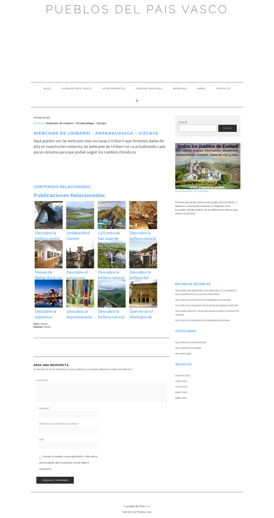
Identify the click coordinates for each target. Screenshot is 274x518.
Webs (201, 88)
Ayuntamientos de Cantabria (192, 191)
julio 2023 (181, 381)
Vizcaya (47, 326)
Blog (47, 88)
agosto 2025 (182, 375)
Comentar (42, 380)
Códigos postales (149, 88)
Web (41, 439)
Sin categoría (183, 353)
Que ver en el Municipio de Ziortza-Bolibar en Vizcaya (206, 305)
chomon (44, 323)
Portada (38, 123)
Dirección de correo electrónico (59, 424)
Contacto (223, 88)
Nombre (44, 408)
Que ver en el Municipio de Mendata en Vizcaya (202, 320)
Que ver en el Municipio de (190, 342)
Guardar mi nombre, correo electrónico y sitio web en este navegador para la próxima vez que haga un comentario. (68, 462)
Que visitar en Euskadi (188, 348)
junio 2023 (181, 386)
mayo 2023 (181, 392)
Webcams (180, 88)
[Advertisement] (137, 48)
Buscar (183, 122)
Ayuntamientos (113, 88)
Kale (147, 506)
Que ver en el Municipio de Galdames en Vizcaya (203, 299)
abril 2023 (181, 397)
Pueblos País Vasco (77, 88)
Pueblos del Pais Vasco (137, 9)
